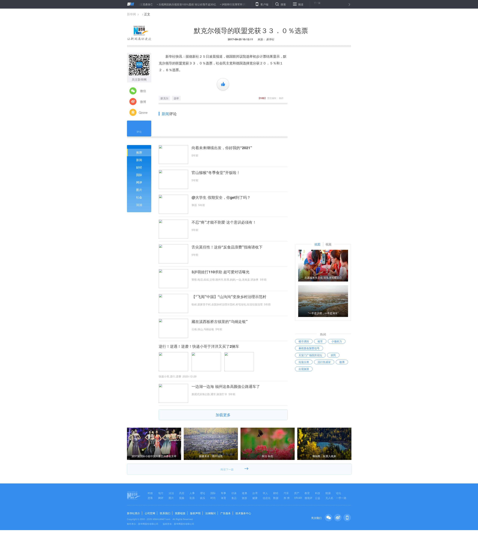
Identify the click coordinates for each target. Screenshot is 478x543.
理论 (202, 493)
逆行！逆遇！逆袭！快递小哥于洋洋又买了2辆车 (199, 346)
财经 (139, 167)
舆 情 (287, 498)
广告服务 (225, 513)
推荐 (139, 152)
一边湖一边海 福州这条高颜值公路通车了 (226, 386)
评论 (139, 131)
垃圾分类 (304, 362)
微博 (341, 362)
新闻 (139, 160)
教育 (307, 493)
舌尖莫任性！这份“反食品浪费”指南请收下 (227, 247)
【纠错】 (262, 97)
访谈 (234, 493)
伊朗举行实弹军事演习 (219, 4)
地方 (160, 493)
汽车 (286, 493)
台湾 (254, 493)
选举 (176, 98)
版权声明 (195, 513)
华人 (265, 493)
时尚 (213, 498)
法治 (139, 205)
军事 (223, 493)
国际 (139, 175)
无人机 (329, 498)
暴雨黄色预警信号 (309, 348)
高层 (181, 493)
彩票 (192, 498)
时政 (150, 493)
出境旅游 (304, 369)
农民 (333, 355)
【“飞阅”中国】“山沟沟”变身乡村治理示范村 (229, 296)
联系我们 (165, 513)
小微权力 (336, 341)
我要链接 (180, 513)
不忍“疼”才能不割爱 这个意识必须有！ (224, 222)
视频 (181, 498)
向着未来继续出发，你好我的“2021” (222, 147)
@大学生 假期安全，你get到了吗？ (221, 197)
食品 (234, 498)
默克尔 (164, 98)
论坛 (338, 493)
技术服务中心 (243, 513)
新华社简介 (133, 513)
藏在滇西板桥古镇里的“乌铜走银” (220, 321)
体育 (223, 498)
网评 (139, 182)
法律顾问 (210, 513)
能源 (328, 493)
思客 (150, 498)
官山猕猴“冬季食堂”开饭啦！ (216, 172)
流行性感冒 (324, 362)
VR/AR (298, 498)
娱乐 (202, 498)
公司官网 (150, 513)
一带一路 (341, 498)
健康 (254, 498)
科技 (317, 493)
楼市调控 (304, 341)
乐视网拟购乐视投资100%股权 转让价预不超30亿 (172, 4)
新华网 (131, 14)
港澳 (244, 493)
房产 (296, 493)
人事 (192, 493)
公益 (317, 498)
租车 (320, 341)
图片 (139, 190)
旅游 (244, 498)
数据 (275, 498)
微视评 (308, 498)
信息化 (267, 498)
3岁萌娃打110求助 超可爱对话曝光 (220, 271)
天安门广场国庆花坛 (310, 355)
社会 (139, 197)
